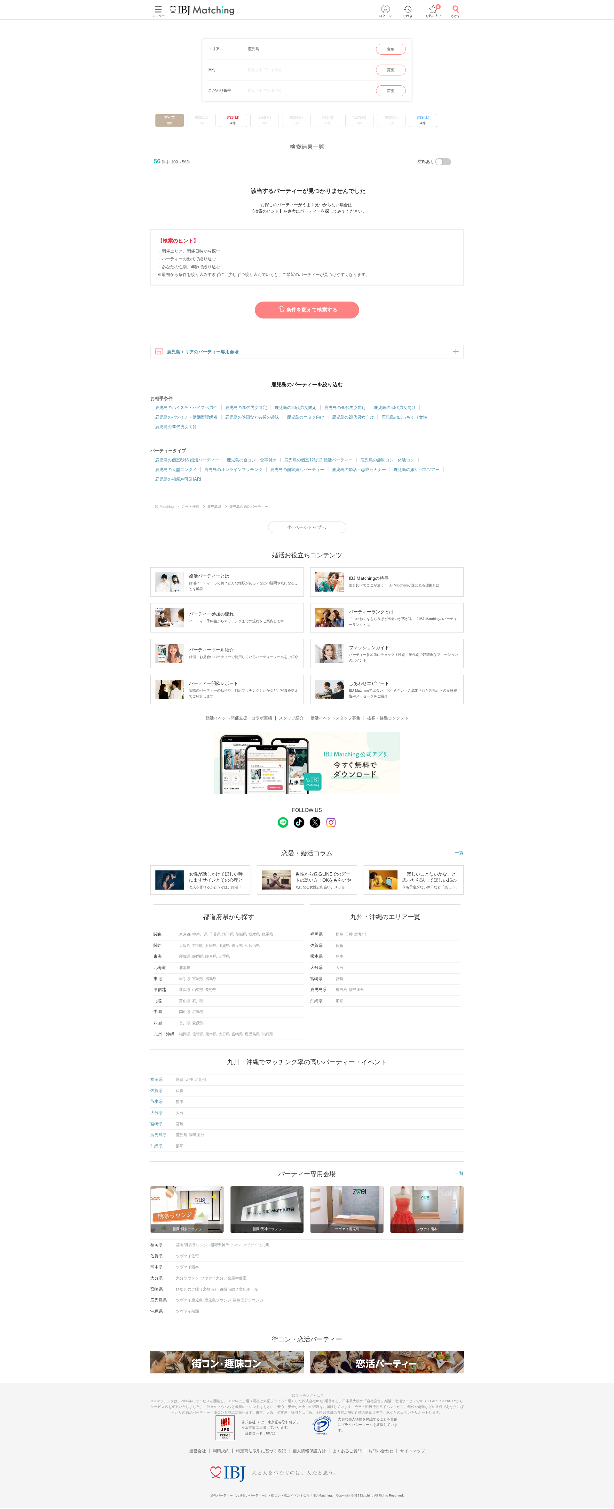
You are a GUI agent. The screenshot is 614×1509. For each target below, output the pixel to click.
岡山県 (185, 1012)
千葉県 (215, 934)
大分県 (224, 1034)
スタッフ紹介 (291, 718)
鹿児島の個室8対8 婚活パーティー (187, 460)
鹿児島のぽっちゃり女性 (404, 417)
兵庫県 (211, 945)
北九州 (360, 934)
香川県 (185, 1023)
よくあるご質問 (347, 1451)
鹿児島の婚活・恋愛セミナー (359, 469)
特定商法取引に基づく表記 (261, 1451)
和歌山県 (252, 945)
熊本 (339, 956)
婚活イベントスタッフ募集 (335, 718)
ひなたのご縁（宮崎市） (197, 1289)
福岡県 (185, 1034)
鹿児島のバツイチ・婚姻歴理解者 (186, 417)
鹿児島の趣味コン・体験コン (387, 460)
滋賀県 (224, 945)
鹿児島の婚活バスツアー (416, 469)
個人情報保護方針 (309, 1451)
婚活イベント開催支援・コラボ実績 (239, 718)
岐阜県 (211, 956)
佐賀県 (198, 1034)
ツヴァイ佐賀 (187, 1256)
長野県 (211, 989)
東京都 (185, 934)
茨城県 (241, 934)
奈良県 (237, 945)
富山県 (185, 1001)
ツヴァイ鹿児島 (189, 1300)
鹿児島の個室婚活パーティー (297, 469)
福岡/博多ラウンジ (192, 1245)
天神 (349, 934)
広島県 (198, 1012)
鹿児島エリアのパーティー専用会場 (203, 351)
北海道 (185, 967)
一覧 (459, 852)
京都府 (198, 945)
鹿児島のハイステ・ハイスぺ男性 (186, 407)
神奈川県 (200, 934)
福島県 (211, 979)
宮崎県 (237, 1034)
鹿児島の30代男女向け (176, 426)
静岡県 (198, 956)
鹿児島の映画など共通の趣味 (252, 417)
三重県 (224, 956)
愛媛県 (198, 1023)
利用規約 (221, 1451)
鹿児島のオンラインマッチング (233, 469)
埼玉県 (228, 934)
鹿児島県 (252, 1034)
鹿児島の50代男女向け (395, 407)
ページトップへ (310, 527)
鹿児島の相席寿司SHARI (178, 479)
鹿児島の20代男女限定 (246, 407)
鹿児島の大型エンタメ (176, 469)
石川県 (198, 1001)
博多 (339, 934)
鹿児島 (341, 989)
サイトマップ (412, 1451)
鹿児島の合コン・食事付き (252, 460)
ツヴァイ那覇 (187, 1311)
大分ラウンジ (187, 1278)
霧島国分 (356, 989)
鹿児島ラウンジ (217, 1300)
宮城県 (198, 979)
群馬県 (267, 934)
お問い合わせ (380, 1451)
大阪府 (185, 945)
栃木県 (254, 934)
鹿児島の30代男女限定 (296, 407)
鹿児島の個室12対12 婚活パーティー (318, 460)
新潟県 (185, 989)
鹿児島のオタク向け (305, 417)
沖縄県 (267, 1034)
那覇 (339, 1001)
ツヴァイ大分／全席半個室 (224, 1278)
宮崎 (339, 979)
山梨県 (198, 989)
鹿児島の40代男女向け (345, 407)
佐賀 (339, 945)
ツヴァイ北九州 (255, 1245)
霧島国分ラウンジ (248, 1300)
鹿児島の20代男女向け (353, 417)
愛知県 (185, 956)
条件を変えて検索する (311, 309)
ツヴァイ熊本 (187, 1267)
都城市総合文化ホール (239, 1289)
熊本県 (211, 1034)
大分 (339, 967)
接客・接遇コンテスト (388, 718)
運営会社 (197, 1451)
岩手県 (185, 979)
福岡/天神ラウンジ (225, 1245)
